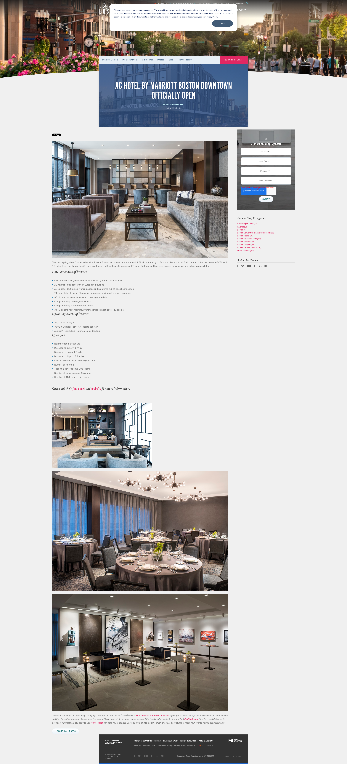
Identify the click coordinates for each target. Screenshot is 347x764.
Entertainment (245, 251)
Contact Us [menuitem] (218, 3)
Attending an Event (247, 224)
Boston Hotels (245, 236)
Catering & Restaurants (249, 248)
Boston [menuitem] (137, 741)
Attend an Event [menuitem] (206, 741)
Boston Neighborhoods (249, 239)
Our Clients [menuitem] (147, 60)
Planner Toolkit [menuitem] (185, 60)
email (199, 756)
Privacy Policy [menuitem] (179, 746)
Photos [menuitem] (160, 60)
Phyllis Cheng (191, 719)
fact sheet (78, 389)
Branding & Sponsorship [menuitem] (183, 3)
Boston (242, 230)
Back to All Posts (66, 731)
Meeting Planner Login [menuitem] (233, 756)
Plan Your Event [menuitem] (129, 60)
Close (222, 23)
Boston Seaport (246, 245)
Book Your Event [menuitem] (234, 60)
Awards (242, 227)
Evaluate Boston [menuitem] (110, 60)
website (96, 389)
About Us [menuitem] (137, 746)
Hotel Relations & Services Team (152, 715)
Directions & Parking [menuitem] (234, 3)
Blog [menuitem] (171, 60)
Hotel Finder (97, 722)
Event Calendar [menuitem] (203, 3)
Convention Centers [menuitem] (152, 741)
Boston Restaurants (247, 242)
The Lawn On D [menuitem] (163, 3)
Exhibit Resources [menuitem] (188, 741)
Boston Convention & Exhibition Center (255, 233)
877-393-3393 (209, 756)
